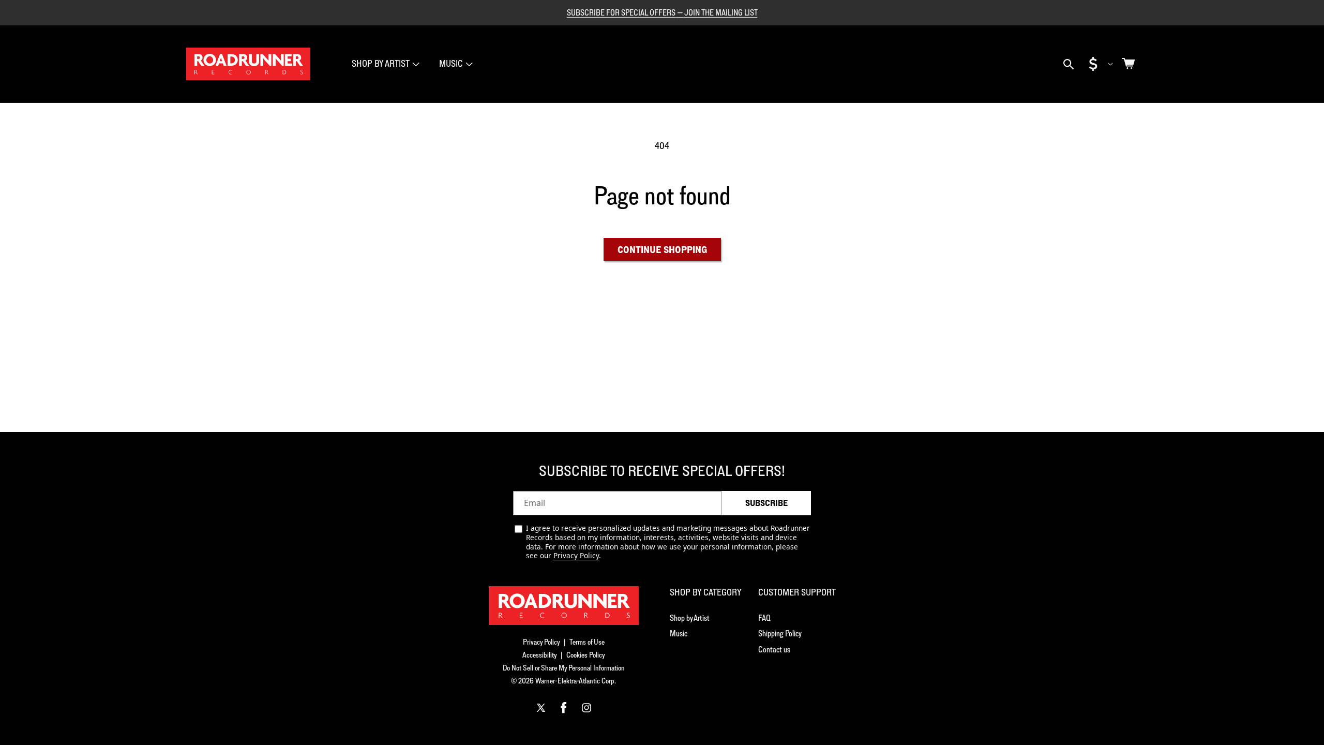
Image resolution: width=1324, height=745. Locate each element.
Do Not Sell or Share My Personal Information (564, 667)
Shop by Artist (690, 617)
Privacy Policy (576, 555)
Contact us (774, 649)
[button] (384, 64)
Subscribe (766, 503)
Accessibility (539, 654)
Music (451, 63)
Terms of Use (587, 641)
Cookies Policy (585, 654)
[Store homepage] (564, 605)
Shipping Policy (780, 633)
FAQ (764, 617)
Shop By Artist (381, 63)
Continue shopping (662, 249)
